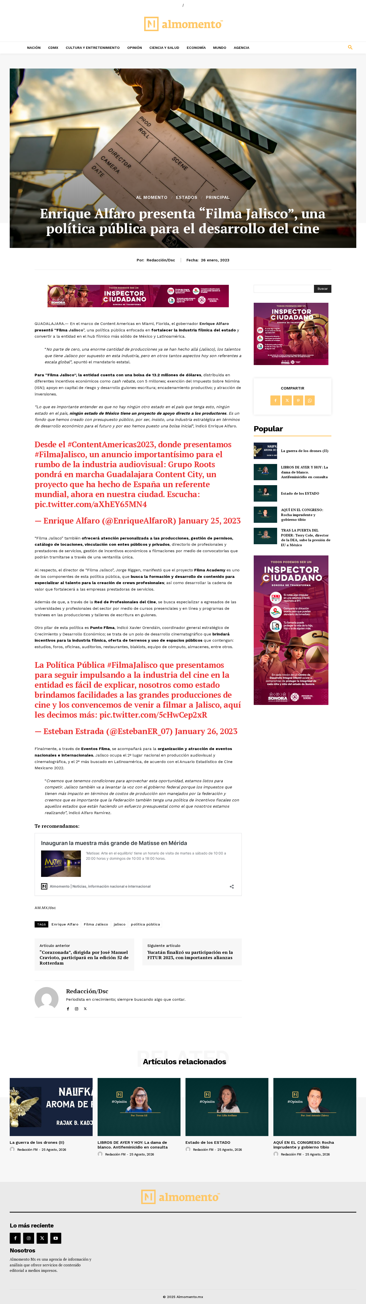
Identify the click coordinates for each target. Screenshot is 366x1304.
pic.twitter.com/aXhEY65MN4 (91, 504)
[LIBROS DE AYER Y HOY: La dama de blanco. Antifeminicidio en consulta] (265, 472)
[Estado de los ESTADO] (265, 493)
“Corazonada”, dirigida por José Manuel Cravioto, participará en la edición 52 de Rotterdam (84, 958)
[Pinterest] (298, 400)
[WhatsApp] (310, 400)
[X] (85, 1008)
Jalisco (76, 330)
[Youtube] (55, 1238)
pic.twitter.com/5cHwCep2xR (153, 714)
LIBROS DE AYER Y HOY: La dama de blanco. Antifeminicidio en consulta (304, 472)
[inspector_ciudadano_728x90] (138, 306)
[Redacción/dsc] (47, 999)
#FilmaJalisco (60, 454)
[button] (317, 48)
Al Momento (152, 197)
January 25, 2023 (209, 520)
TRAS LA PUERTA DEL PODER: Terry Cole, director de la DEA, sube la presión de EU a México (305, 537)
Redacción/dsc (161, 260)
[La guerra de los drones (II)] (265, 451)
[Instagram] (76, 1008)
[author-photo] (13, 1149)
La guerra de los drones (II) (304, 450)
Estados (186, 197)
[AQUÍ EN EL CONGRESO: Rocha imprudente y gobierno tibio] (265, 515)
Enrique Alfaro (213, 323)
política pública (145, 924)
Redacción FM (27, 1149)
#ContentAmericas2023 (110, 444)
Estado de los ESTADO (300, 493)
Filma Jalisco (96, 924)
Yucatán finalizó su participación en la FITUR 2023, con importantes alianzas (190, 955)
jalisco (120, 924)
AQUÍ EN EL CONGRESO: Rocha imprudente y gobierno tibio (302, 514)
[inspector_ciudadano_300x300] (291, 364)
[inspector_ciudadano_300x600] (291, 703)
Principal (218, 197)
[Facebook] (68, 1008)
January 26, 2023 (206, 731)
